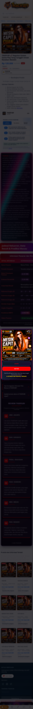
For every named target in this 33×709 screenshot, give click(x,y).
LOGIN (16, 364)
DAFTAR (16, 369)
